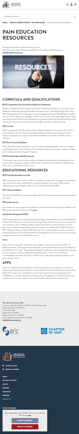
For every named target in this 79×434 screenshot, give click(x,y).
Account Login (11, 366)
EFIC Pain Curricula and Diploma (14, 142)
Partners (5, 395)
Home (4, 22)
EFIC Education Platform (12, 189)
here (35, 210)
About (4, 377)
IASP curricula (7, 126)
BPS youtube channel (10, 202)
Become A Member (12, 369)
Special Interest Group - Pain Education (27, 22)
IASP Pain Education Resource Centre (16, 175)
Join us (5, 384)
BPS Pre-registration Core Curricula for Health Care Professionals (26, 104)
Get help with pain (9, 380)
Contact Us (6, 399)
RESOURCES (6, 392)
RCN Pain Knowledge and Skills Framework (18, 156)
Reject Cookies (24, 426)
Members (5, 388)
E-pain (4, 239)
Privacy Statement (9, 408)
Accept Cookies (25, 420)
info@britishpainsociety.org (12, 52)
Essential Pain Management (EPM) (15, 214)
